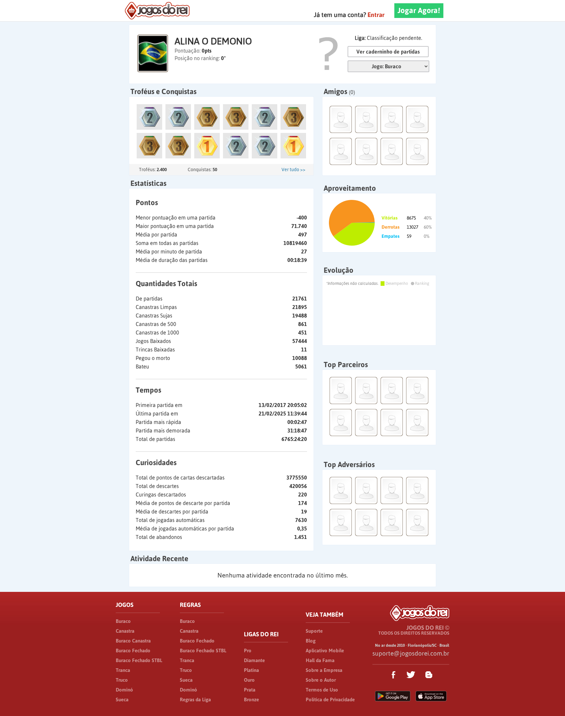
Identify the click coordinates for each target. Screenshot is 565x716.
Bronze (251, 699)
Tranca (123, 670)
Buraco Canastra (133, 640)
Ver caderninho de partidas (388, 52)
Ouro (249, 680)
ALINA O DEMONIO (213, 41)
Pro (247, 650)
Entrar (376, 14)
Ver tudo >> (293, 169)
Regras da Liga (195, 699)
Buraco (123, 621)
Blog (311, 640)
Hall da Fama (320, 660)
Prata (249, 689)
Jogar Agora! (419, 10)
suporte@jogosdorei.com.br (410, 653)
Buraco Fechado (133, 650)
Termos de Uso (322, 689)
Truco (122, 680)
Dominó (124, 689)
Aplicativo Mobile (325, 650)
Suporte (314, 631)
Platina (251, 670)
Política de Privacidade (330, 699)
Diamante (254, 660)
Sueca (122, 699)
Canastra (125, 631)
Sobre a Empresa (324, 670)
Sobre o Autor (321, 680)
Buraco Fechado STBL (139, 660)
